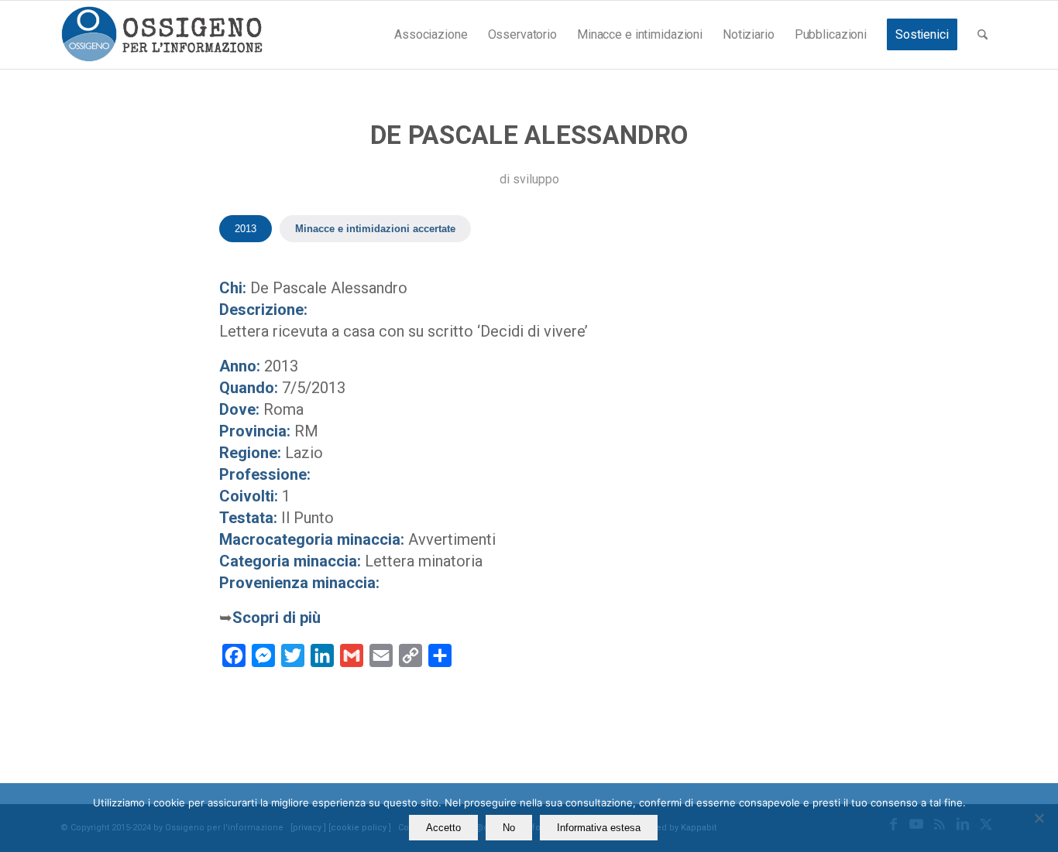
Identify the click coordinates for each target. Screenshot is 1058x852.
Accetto (443, 827)
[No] (1038, 818)
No (509, 827)
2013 (245, 228)
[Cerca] (982, 35)
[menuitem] (430, 35)
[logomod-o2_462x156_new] (161, 35)
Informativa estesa (599, 827)
